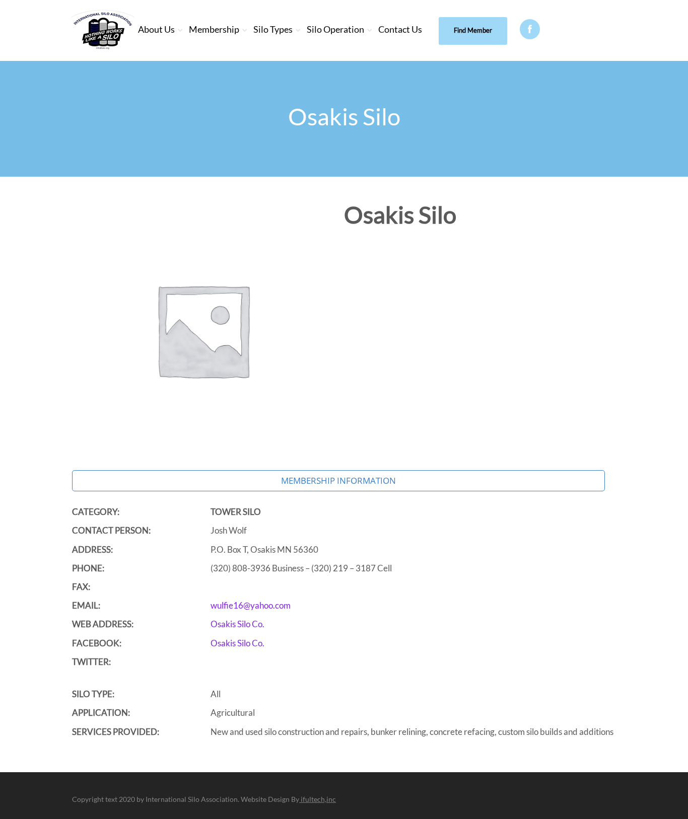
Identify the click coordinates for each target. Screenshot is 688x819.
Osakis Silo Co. (237, 624)
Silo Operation (335, 29)
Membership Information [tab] (338, 480)
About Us (156, 29)
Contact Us (400, 29)
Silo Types (273, 29)
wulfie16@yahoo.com (251, 605)
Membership (214, 29)
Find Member (473, 30)
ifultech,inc (317, 799)
